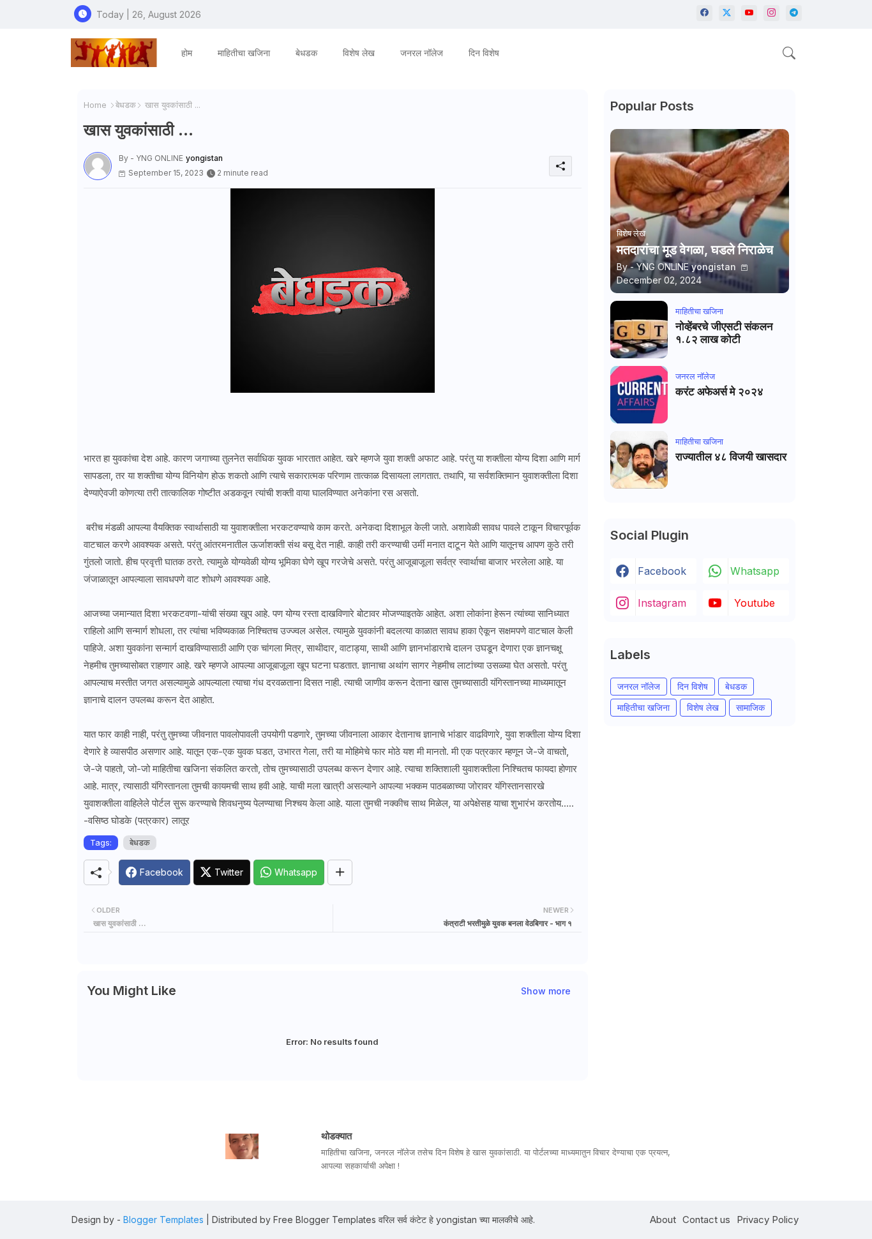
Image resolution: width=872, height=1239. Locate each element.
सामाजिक (750, 707)
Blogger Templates (163, 1219)
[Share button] (339, 872)
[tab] (187, 53)
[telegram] (794, 13)
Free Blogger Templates (324, 1219)
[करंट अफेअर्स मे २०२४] (639, 394)
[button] (789, 53)
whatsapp (754, 571)
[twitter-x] (727, 13)
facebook (662, 571)
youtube (754, 603)
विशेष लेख (359, 52)
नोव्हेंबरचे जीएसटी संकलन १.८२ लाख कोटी (724, 333)
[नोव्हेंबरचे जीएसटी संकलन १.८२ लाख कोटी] (639, 329)
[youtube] (749, 13)
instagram (662, 603)
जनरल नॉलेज (421, 52)
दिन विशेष (484, 52)
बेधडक (306, 52)
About (663, 1219)
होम (186, 52)
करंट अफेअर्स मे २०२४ (719, 391)
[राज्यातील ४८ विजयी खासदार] (639, 460)
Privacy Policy (768, 1219)
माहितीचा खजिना (244, 52)
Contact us (706, 1219)
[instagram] (771, 13)
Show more (546, 990)
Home (95, 105)
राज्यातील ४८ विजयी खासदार (730, 456)
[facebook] (704, 13)
